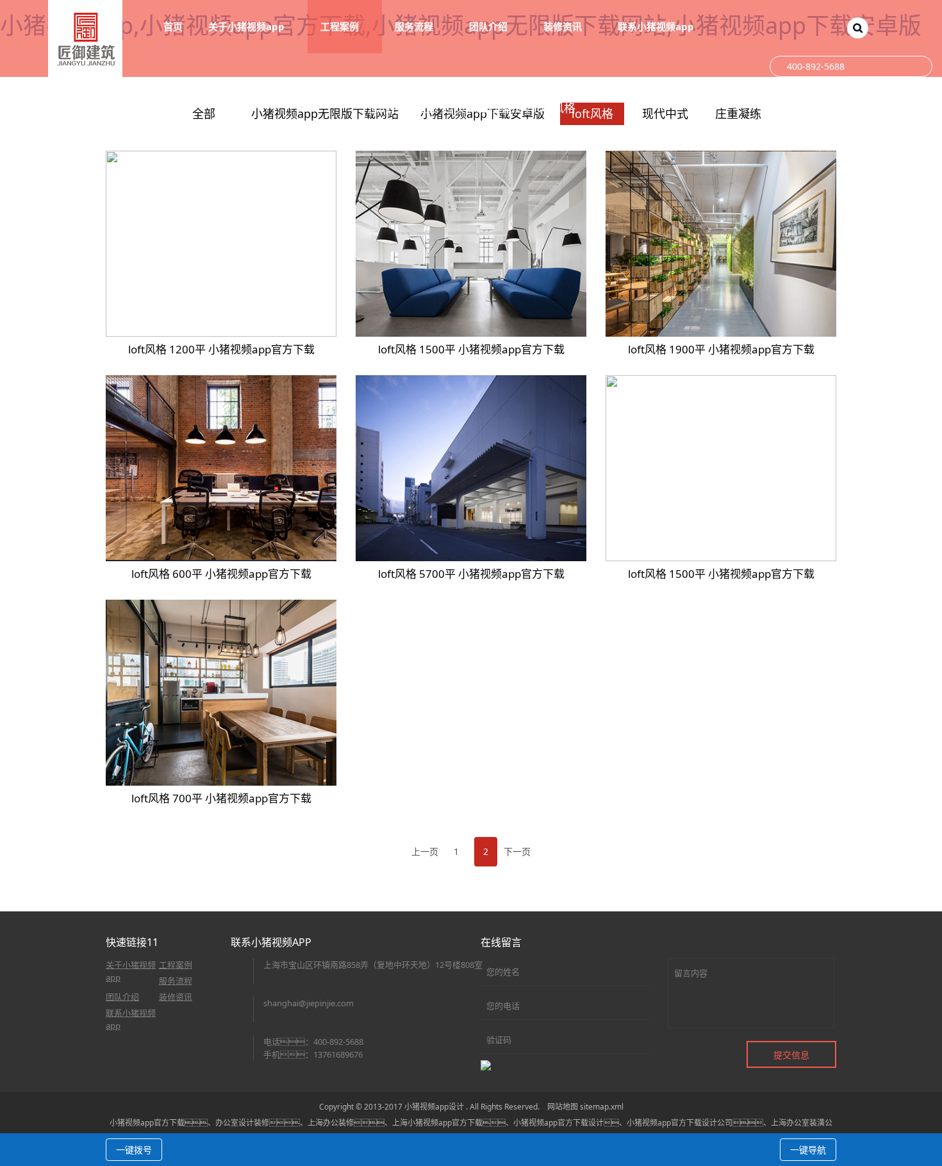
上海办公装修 (331, 1122)
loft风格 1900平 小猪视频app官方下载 (721, 349)
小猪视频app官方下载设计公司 (679, 1122)
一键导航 (808, 1150)
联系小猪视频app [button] (657, 26)
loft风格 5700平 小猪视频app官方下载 (471, 573)
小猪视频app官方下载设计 (558, 1122)
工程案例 (500, 107)
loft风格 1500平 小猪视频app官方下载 (471, 349)
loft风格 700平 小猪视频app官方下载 (221, 798)
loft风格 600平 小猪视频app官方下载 (221, 573)
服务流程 (175, 980)
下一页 (517, 851)
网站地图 (562, 1106)
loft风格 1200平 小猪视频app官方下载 (221, 349)
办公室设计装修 (242, 1122)
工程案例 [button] (340, 26)
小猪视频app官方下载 (147, 1122)
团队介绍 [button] (489, 26)
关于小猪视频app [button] (247, 26)
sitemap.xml (602, 1106)
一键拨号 (134, 1150)
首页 (173, 26)
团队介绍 (122, 996)
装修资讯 (175, 996)
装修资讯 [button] (563, 26)
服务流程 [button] (415, 26)
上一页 (424, 851)
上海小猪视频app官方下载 (437, 1122)
